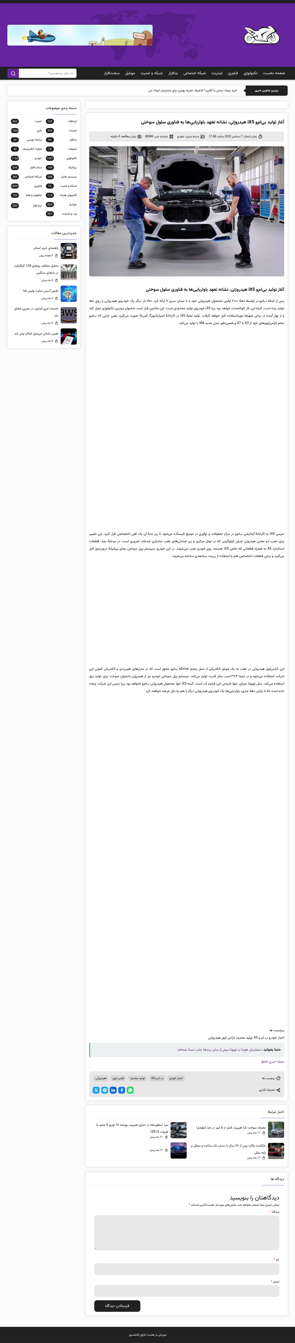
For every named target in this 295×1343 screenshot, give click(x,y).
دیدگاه (274, 1212)
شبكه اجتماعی (194, 73)
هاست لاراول (147, 1335)
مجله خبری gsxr (272, 1062)
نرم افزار (27, 205)
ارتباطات (62, 121)
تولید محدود (137, 1078)
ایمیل (275, 1281)
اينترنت (216, 73)
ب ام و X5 (157, 1078)
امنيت (27, 121)
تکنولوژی (250, 73)
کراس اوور (118, 1078)
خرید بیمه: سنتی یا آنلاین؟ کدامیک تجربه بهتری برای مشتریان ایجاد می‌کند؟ (190, 90)
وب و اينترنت (62, 213)
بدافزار (173, 73)
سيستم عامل (62, 176)
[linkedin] (113, 1090)
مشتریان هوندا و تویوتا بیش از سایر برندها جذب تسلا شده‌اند (219, 1049)
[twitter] (96, 1090)
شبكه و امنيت (152, 73)
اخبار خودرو (176, 1078)
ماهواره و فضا (27, 195)
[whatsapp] (130, 1090)
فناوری (233, 73)
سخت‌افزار (112, 73)
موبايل (130, 73)
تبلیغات (62, 149)
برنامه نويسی (27, 140)
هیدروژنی (100, 1078)
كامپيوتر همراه (62, 195)
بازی (26, 130)
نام (276, 1259)
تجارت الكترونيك (27, 149)
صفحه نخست (274, 73)
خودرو (180, 136)
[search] (13, 73)
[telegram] (104, 1090)
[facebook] (121, 1090)
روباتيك (62, 167)
